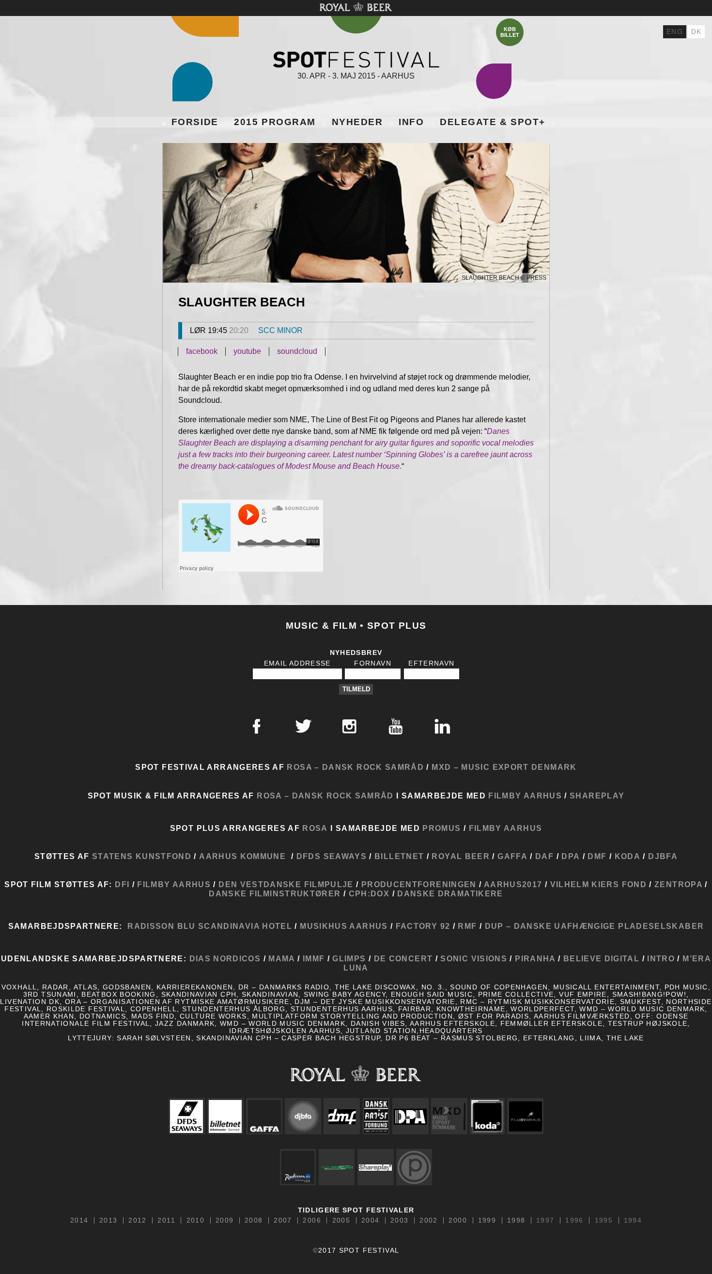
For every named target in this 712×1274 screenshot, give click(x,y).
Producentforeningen (419, 884)
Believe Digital (601, 958)
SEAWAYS (345, 856)
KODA (627, 856)
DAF (544, 856)
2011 (166, 1220)
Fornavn (372, 663)
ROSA (314, 828)
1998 (516, 1220)
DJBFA (663, 856)
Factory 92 (423, 926)
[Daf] (376, 1116)
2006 (312, 1220)
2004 (370, 1220)
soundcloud (297, 351)
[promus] (414, 1167)
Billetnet (399, 856)
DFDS (308, 856)
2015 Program (274, 122)
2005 (341, 1220)
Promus (441, 828)
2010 (195, 1220)
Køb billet (509, 32)
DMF (597, 856)
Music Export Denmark (518, 767)
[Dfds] (186, 1116)
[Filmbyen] (525, 1116)
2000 (457, 1220)
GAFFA (512, 856)
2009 (224, 1220)
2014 (79, 1220)
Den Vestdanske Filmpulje (286, 884)
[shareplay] (375, 1167)
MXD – (445, 767)
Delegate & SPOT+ (492, 122)
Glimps (349, 958)
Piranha (535, 958)
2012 (137, 1220)
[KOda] (487, 1116)
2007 (283, 1220)
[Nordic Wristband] (336, 1167)
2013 (108, 1220)
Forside (194, 122)
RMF (466, 926)
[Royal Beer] (356, 1073)
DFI (122, 884)
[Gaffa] (264, 1116)
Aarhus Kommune (242, 856)
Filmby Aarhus (525, 795)
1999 (487, 1220)
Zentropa (678, 884)
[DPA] (410, 1116)
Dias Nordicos (225, 958)
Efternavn (431, 663)
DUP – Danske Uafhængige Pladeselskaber (593, 926)
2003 (399, 1220)
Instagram (349, 726)
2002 (428, 1220)
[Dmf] (341, 1116)
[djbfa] (303, 1116)
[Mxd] (449, 1116)
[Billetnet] (225, 1116)
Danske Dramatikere (450, 893)
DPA (570, 856)
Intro (661, 958)
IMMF (314, 958)
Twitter (303, 726)
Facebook (256, 726)
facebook (201, 351)
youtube (247, 351)
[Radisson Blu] (297, 1167)
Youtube (395, 726)
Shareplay (597, 795)
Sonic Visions (473, 958)
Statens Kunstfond (141, 856)
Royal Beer (461, 856)
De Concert (402, 958)
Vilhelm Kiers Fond (598, 884)
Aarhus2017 (511, 884)
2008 (254, 1220)
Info (411, 122)
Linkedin (442, 726)
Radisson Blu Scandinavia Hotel (209, 926)
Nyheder (357, 122)
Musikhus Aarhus (343, 926)
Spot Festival (356, 59)
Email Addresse (297, 663)
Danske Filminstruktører (275, 893)
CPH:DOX (370, 893)
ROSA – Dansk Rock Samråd (355, 767)
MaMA (282, 958)
